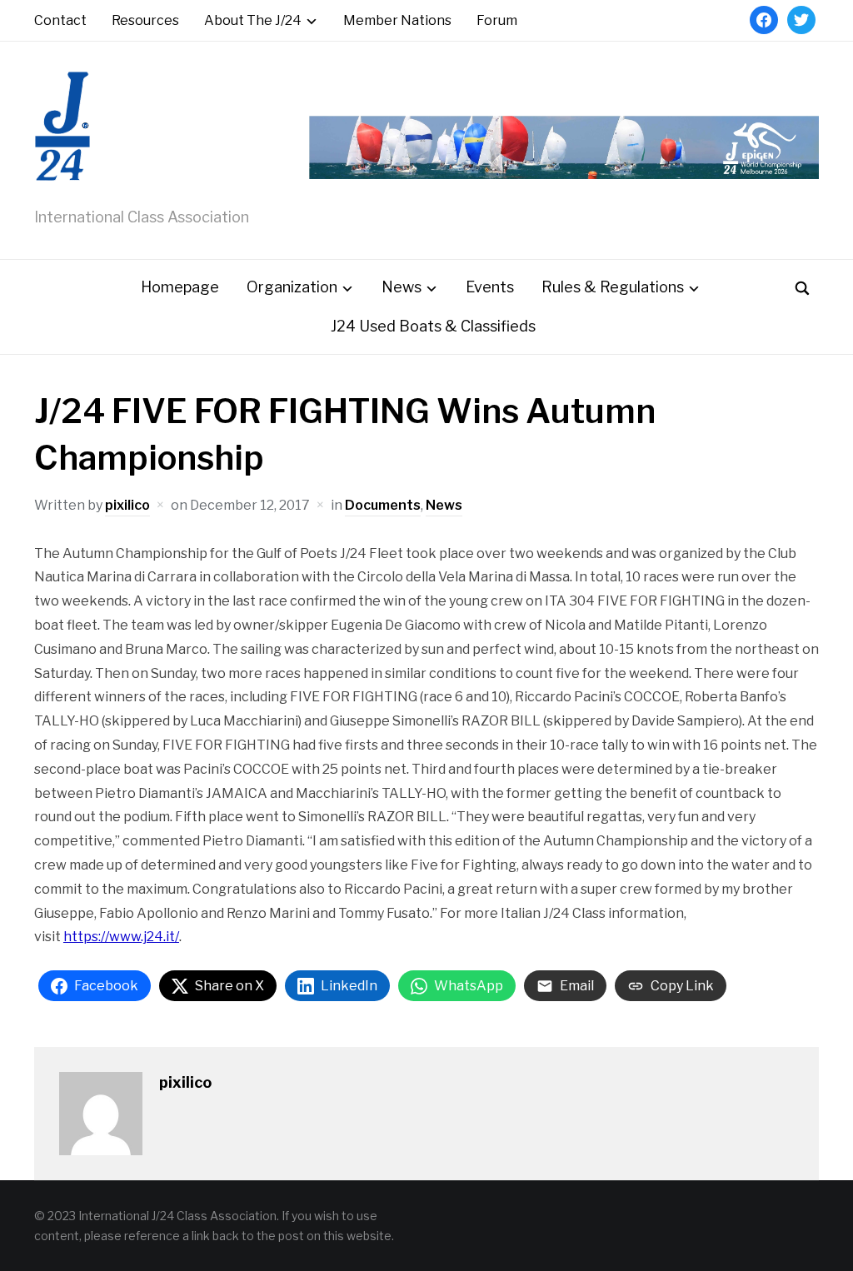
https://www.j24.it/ (121, 937)
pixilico (127, 505)
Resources (145, 20)
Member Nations (397, 20)
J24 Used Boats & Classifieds (433, 326)
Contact (60, 20)
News (402, 287)
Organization (292, 287)
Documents (383, 505)
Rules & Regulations (612, 287)
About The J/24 (253, 20)
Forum (496, 20)
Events (490, 287)
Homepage (180, 287)
